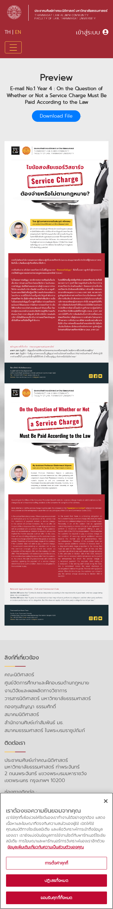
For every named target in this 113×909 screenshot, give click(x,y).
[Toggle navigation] (13, 47)
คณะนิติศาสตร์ (19, 674)
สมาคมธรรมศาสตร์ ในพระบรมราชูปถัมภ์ (45, 730)
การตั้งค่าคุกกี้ (56, 863)
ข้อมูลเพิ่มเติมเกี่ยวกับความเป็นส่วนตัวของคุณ (46, 847)
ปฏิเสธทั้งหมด (56, 880)
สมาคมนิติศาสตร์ (22, 714)
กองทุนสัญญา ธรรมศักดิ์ (30, 706)
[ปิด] (105, 801)
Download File (56, 115)
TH (8, 32)
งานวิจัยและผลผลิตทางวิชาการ (36, 690)
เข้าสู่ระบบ (88, 32)
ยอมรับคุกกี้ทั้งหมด (57, 898)
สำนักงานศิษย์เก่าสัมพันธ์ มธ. (34, 722)
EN (18, 32)
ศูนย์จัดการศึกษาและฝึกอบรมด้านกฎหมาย (47, 682)
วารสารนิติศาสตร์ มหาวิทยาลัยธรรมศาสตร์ (48, 698)
